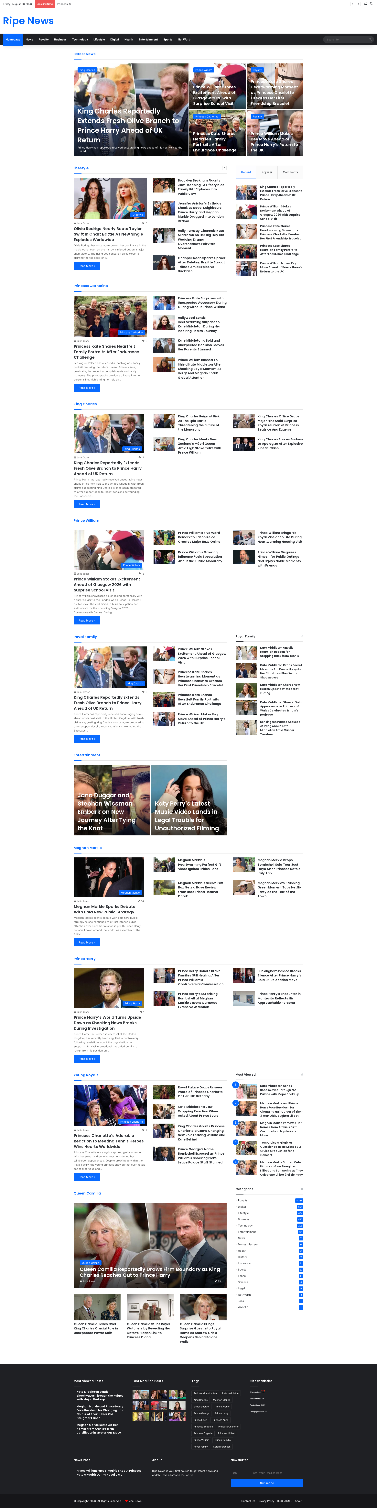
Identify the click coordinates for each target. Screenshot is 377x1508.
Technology (80, 39)
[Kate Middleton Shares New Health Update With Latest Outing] (246, 690)
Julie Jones (83, 340)
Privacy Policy (266, 1500)
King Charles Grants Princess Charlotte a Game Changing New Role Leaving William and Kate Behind (201, 1133)
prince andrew (201, 1406)
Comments (290, 172)
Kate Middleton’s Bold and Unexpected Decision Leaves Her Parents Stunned (201, 345)
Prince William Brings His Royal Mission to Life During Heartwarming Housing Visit (280, 537)
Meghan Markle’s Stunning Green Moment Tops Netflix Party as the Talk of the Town (279, 889)
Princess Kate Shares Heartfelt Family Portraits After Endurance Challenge (215, 142)
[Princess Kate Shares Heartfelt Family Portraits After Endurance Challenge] (246, 251)
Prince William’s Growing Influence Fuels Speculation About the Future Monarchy (200, 556)
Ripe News (135, 1500)
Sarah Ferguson (222, 1446)
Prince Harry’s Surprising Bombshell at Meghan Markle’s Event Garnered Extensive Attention (198, 1000)
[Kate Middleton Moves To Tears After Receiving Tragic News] (141, 1416)
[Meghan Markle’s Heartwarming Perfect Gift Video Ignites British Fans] (164, 864)
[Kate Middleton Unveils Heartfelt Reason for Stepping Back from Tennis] (246, 653)
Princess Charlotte (228, 1426)
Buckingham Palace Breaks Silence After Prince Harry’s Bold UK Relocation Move (279, 975)
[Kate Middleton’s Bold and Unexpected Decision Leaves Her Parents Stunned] (164, 345)
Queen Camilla (223, 1439)
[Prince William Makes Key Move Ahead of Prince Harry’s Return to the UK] (246, 268)
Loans (242, 1275)
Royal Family (201, 1446)
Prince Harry (222, 1413)
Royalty (44, 39)
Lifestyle (99, 39)
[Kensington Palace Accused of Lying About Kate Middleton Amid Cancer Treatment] (246, 727)
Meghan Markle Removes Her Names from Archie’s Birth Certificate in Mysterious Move (281, 1129)
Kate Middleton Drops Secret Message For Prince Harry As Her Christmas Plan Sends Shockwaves (281, 671)
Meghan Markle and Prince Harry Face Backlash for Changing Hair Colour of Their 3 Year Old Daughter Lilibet (281, 1109)
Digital (114, 39)
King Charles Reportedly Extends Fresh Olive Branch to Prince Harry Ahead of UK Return (128, 125)
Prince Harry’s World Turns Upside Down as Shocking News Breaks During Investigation (107, 1023)
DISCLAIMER (284, 1500)
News (29, 39)
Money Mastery (248, 1244)
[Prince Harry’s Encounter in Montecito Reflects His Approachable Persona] (244, 998)
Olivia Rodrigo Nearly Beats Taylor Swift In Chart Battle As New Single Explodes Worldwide (108, 234)
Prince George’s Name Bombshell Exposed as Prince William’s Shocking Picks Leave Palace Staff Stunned (201, 1156)
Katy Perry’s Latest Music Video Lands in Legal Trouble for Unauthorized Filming (187, 815)
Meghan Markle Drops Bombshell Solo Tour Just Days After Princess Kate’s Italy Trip (279, 866)
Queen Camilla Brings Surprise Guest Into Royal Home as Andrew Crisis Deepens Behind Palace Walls (200, 1333)
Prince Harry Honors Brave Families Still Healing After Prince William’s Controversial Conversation (200, 977)
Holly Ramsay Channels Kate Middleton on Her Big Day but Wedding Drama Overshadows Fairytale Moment (201, 239)
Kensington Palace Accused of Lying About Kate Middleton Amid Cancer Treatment (280, 728)
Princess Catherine (207, 116)
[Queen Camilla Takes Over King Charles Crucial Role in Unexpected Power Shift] (97, 1307)
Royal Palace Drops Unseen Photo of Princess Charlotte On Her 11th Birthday (200, 1091)
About (298, 1500)
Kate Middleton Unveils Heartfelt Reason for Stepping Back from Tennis (279, 652)
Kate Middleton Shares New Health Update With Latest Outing (280, 689)
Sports (167, 39)
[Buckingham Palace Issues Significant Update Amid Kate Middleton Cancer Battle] (159, 1405)
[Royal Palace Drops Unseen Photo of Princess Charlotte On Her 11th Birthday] (164, 1092)
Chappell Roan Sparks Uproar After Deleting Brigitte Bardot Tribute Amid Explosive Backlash (202, 264)
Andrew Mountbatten (205, 1393)
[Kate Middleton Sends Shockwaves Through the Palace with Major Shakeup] (246, 1091)
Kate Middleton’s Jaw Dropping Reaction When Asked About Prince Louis (198, 1111)
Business (60, 39)
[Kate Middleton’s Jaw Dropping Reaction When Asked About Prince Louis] (164, 1111)
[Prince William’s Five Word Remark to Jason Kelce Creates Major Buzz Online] (164, 537)
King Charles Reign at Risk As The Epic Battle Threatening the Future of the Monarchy (199, 423)
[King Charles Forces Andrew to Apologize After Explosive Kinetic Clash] (244, 444)
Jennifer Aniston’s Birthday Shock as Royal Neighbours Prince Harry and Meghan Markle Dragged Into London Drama (201, 212)
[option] (188, 109)
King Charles (87, 70)
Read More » (87, 266)
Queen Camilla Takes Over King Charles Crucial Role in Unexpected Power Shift (96, 1328)
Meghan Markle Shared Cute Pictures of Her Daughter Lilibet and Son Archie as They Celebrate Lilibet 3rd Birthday (281, 1168)
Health (128, 39)
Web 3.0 (243, 1307)
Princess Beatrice (203, 1426)
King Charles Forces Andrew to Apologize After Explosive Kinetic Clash (280, 443)
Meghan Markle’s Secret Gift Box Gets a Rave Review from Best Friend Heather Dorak (200, 889)
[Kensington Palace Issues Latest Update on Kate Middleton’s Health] (141, 1405)
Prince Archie (222, 1406)
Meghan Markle (221, 1399)
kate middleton (230, 1393)
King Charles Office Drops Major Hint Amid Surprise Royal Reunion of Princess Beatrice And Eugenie (278, 423)
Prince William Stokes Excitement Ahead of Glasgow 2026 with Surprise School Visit (214, 95)
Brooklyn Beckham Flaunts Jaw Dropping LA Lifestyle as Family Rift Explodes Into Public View (201, 187)
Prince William (203, 70)
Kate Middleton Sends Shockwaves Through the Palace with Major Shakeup (279, 1090)
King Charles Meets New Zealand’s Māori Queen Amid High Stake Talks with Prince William (199, 446)
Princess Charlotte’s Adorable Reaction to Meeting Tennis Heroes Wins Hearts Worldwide (109, 1141)
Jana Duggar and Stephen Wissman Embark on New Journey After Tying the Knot (107, 811)
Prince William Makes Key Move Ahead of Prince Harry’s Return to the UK (274, 142)
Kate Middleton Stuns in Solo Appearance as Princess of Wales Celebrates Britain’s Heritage (281, 708)
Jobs (241, 1301)
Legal (241, 1288)
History (242, 1257)
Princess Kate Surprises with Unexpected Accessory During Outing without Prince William (202, 302)
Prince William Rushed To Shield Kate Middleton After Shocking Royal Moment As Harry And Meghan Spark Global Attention (200, 369)
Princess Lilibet (226, 1433)
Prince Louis (200, 1419)
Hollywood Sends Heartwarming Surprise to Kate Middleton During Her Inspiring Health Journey (199, 324)
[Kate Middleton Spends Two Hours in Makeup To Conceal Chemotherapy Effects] (159, 1416)
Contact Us (248, 1500)
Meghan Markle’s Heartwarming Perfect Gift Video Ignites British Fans (199, 864)
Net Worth (184, 39)
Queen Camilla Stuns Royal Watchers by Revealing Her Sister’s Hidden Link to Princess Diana (148, 1330)
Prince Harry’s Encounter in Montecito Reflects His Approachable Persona (279, 998)
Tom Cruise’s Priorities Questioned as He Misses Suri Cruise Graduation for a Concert (281, 1149)
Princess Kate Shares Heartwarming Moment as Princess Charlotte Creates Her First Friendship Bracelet (121, 4)
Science (243, 1282)
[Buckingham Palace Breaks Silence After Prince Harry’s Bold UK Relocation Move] (244, 975)
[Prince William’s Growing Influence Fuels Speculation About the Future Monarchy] (164, 557)
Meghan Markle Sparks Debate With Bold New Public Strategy (104, 909)
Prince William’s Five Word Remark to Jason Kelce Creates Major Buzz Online (199, 537)
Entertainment (148, 39)
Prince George (201, 1413)
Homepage (13, 39)
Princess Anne (220, 1419)
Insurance (244, 1263)
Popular (267, 172)
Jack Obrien (83, 223)
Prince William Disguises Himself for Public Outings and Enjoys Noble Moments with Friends (279, 559)
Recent (246, 172)
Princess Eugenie (203, 1433)
